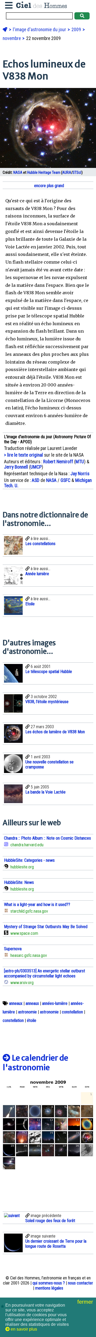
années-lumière (54, 1003)
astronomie (27, 1011)
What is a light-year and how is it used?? (37, 904)
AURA (66, 172)
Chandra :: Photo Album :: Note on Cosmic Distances (47, 838)
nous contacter (80, 1283)
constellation (72, 1011)
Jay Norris (79, 473)
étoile (31, 1020)
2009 (76, 29)
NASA (17, 172)
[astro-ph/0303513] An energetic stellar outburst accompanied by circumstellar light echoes (44, 973)
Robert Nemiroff (58, 461)
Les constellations (40, 543)
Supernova (13, 948)
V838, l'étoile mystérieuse (47, 701)
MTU (79, 461)
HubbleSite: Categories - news (29, 860)
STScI (77, 172)
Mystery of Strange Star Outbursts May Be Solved (45, 926)
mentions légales (49, 1288)
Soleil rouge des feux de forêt (50, 1220)
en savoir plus (23, 1329)
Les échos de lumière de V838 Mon (55, 731)
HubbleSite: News (19, 882)
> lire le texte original (23, 455)
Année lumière (37, 573)
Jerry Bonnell (16, 467)
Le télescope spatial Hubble (48, 671)
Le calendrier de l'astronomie (35, 1062)
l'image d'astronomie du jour (40, 29)
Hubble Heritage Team (43, 172)
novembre (12, 38)
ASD (35, 480)
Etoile (30, 603)
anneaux (15, 1003)
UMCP (36, 467)
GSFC (65, 480)
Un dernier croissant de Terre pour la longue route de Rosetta (55, 1244)
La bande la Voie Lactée (45, 792)
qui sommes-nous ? (49, 1283)
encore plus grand (48, 185)
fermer (86, 1302)
